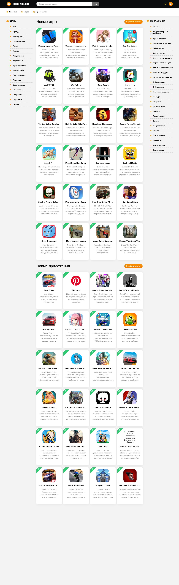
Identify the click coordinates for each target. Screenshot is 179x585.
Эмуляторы (158, 150)
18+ (14, 27)
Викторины (18, 36)
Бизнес (156, 27)
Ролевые (17, 80)
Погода (156, 97)
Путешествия (159, 106)
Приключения (19, 75)
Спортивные (19, 95)
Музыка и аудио (160, 72)
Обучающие (158, 87)
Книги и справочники (163, 68)
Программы (41, 12)
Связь (156, 121)
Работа (156, 111)
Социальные (159, 126)
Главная (13, 12)
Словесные (18, 90)
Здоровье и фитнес (162, 43)
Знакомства (158, 48)
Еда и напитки (159, 38)
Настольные (18, 70)
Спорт (156, 131)
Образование (159, 82)
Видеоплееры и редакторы (159, 33)
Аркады (16, 32)
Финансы (157, 140)
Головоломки (19, 41)
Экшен (16, 104)
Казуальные (18, 56)
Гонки (15, 46)
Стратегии (17, 99)
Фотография (159, 145)
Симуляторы (19, 85)
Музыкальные (19, 65)
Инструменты (159, 53)
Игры (26, 12)
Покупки (157, 101)
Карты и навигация (162, 63)
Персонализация (161, 92)
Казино (16, 51)
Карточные (18, 61)
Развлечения (159, 116)
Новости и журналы (162, 77)
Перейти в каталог (133, 22)
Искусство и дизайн (162, 58)
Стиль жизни (159, 135)
